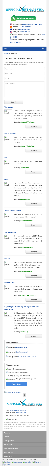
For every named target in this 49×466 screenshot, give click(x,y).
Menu (6, 49)
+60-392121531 (24, 32)
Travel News (8, 456)
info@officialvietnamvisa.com (18, 410)
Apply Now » (16, 384)
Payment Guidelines (11, 448)
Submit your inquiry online (27, 356)
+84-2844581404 (25, 27)
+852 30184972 (15, 42)
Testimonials (8, 452)
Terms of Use (8, 444)
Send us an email (22, 352)
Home (6, 53)
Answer (34, 126)
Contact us (7, 437)
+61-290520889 (24, 29)
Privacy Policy (9, 440)
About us (7, 433)
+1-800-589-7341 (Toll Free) (32, 24)
